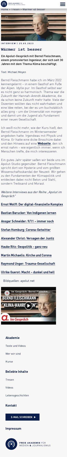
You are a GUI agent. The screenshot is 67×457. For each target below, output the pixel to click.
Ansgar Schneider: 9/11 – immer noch (27, 221)
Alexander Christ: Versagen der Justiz (27, 238)
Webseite (44, 143)
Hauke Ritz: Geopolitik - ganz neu (24, 246)
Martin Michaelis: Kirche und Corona (26, 255)
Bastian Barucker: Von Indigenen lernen (28, 213)
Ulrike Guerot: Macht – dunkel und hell (28, 272)
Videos (9, 387)
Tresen (9, 379)
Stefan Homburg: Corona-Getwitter (26, 230)
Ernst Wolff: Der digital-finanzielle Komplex (32, 204)
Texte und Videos (15, 345)
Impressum (13, 428)
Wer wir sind (13, 353)
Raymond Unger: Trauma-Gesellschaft (28, 263)
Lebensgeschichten (17, 395)
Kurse (9, 361)
